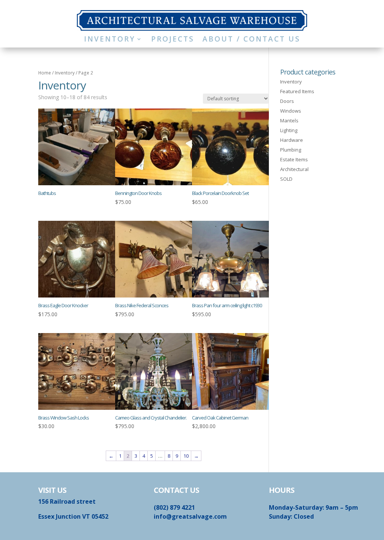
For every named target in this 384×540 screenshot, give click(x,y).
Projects (172, 40)
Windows (290, 110)
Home (44, 73)
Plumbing (290, 149)
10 (186, 455)
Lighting (288, 130)
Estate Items (294, 159)
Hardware (291, 140)
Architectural (294, 169)
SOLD (286, 179)
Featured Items (297, 91)
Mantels (289, 120)
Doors (287, 101)
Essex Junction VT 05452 (73, 516)
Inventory (109, 40)
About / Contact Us (251, 40)
